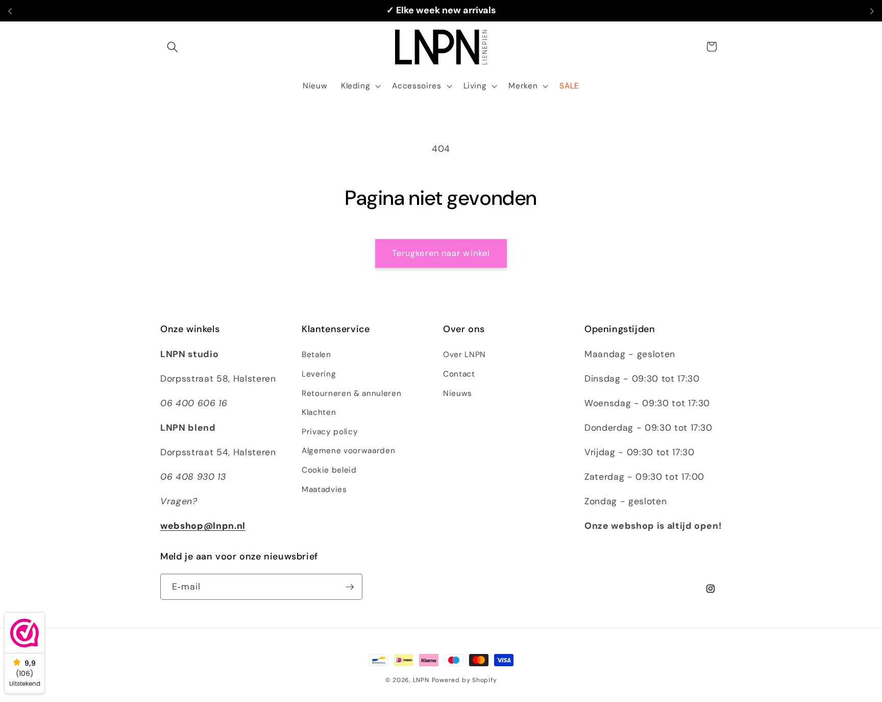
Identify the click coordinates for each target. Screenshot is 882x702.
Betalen (316, 354)
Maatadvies (324, 489)
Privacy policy (330, 432)
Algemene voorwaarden (348, 451)
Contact (459, 374)
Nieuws (457, 393)
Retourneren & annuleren (351, 393)
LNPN (421, 680)
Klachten (319, 412)
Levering (319, 374)
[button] (172, 46)
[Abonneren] (349, 587)
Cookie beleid (329, 470)
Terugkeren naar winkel (441, 253)
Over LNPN (464, 354)
